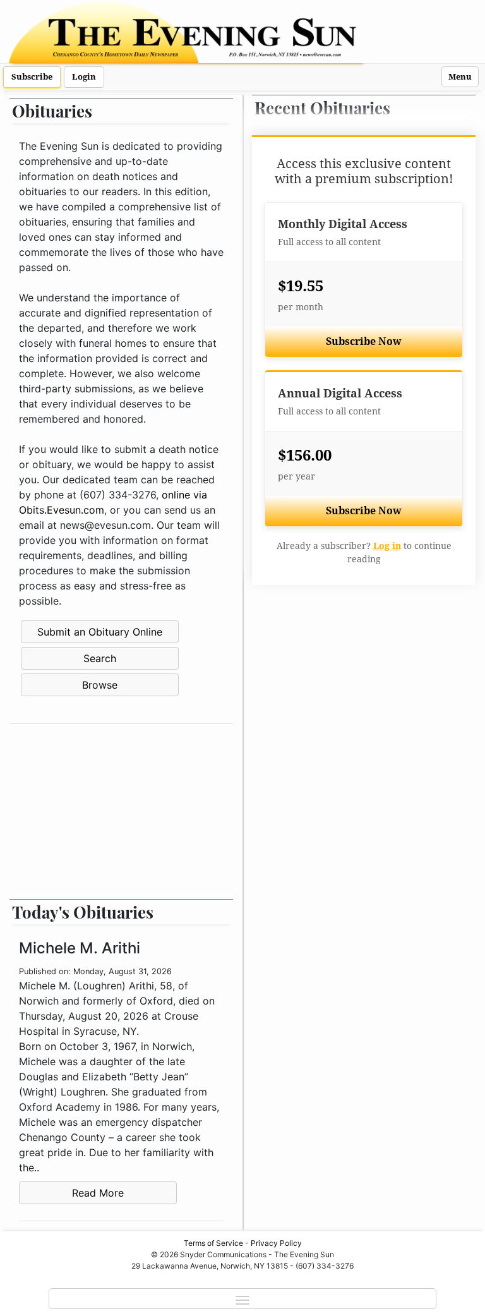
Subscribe (31, 76)
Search (99, 658)
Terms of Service (213, 1243)
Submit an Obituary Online (99, 631)
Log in (387, 546)
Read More (98, 1192)
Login (84, 76)
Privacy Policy (276, 1243)
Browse (99, 685)
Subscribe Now (364, 341)
